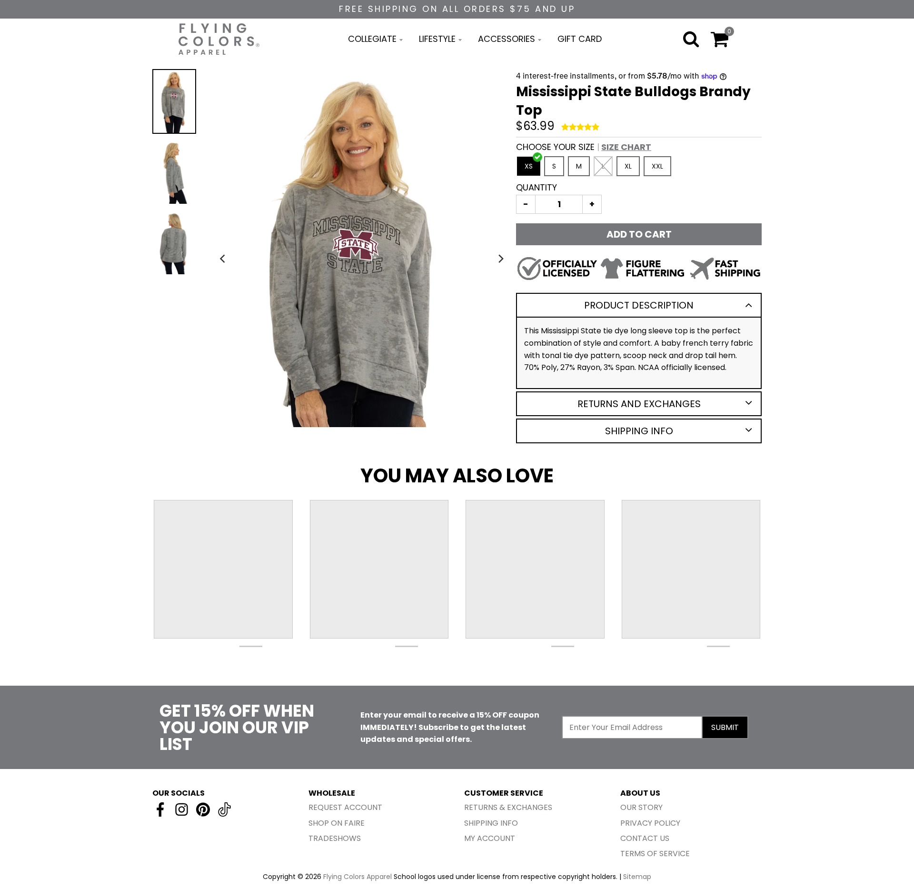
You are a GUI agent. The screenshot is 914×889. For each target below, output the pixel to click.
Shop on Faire (336, 823)
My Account (489, 838)
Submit (725, 727)
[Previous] (223, 258)
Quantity (536, 187)
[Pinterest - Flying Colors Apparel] (203, 809)
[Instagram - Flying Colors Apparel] (181, 809)
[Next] (500, 258)
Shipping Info (639, 431)
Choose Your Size (583, 147)
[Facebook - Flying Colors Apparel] (160, 809)
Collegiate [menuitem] (372, 39)
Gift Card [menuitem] (579, 39)
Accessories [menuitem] (506, 39)
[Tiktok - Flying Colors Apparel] (224, 809)
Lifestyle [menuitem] (437, 39)
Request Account (345, 807)
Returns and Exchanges (639, 403)
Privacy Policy (650, 823)
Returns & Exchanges (508, 807)
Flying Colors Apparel (357, 876)
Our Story (641, 807)
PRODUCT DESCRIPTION (639, 305)
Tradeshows (334, 838)
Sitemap (637, 876)
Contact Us (644, 838)
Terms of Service (655, 853)
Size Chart (626, 147)
